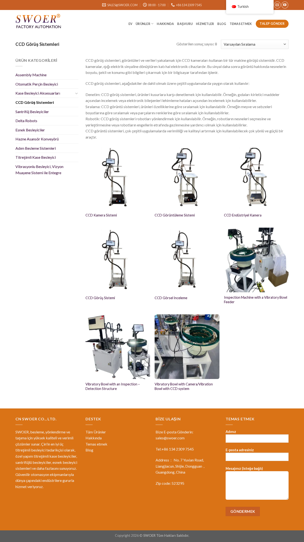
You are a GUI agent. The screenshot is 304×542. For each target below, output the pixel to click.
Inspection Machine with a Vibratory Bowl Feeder (255, 299)
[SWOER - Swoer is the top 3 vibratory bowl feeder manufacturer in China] (39, 22)
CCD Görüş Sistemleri (34, 102)
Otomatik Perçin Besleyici (36, 84)
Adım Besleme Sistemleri (35, 148)
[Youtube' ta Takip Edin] (284, 4)
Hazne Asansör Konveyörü (37, 139)
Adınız (231, 432)
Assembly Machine (31, 74)
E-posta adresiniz (240, 450)
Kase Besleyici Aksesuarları (37, 93)
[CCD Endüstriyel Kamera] (256, 177)
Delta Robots (26, 120)
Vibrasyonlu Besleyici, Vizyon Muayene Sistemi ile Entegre (39, 169)
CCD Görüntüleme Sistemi (175, 215)
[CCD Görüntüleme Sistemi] (187, 177)
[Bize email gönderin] (277, 4)
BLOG (221, 24)
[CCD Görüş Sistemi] (118, 260)
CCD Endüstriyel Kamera (242, 215)
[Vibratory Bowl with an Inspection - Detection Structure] (118, 346)
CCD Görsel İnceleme (171, 298)
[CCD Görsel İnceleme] (187, 260)
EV (130, 24)
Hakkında (165, 24)
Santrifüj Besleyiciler (32, 111)
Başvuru (185, 24)
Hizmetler (205, 24)
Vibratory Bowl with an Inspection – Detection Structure (113, 386)
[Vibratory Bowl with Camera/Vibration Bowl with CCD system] (187, 346)
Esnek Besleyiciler (30, 130)
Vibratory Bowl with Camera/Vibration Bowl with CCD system (184, 386)
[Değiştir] (76, 93)
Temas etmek (241, 24)
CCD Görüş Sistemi (100, 298)
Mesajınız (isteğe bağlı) (244, 468)
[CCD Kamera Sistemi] (118, 177)
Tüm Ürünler (96, 432)
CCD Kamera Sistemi (101, 215)
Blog (89, 450)
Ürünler (143, 24)
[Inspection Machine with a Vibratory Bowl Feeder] (256, 260)
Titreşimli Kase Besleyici (35, 157)
